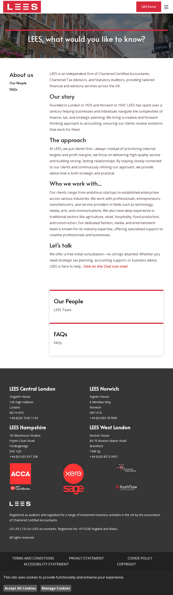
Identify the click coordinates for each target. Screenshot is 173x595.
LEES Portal (149, 7)
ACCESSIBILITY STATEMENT (46, 564)
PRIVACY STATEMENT (86, 558)
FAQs (13, 89)
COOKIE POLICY (140, 558)
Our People (17, 82)
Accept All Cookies (20, 588)
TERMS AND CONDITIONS (33, 558)
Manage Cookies (56, 588)
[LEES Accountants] (22, 6)
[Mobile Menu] (166, 6)
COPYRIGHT (126, 564)
